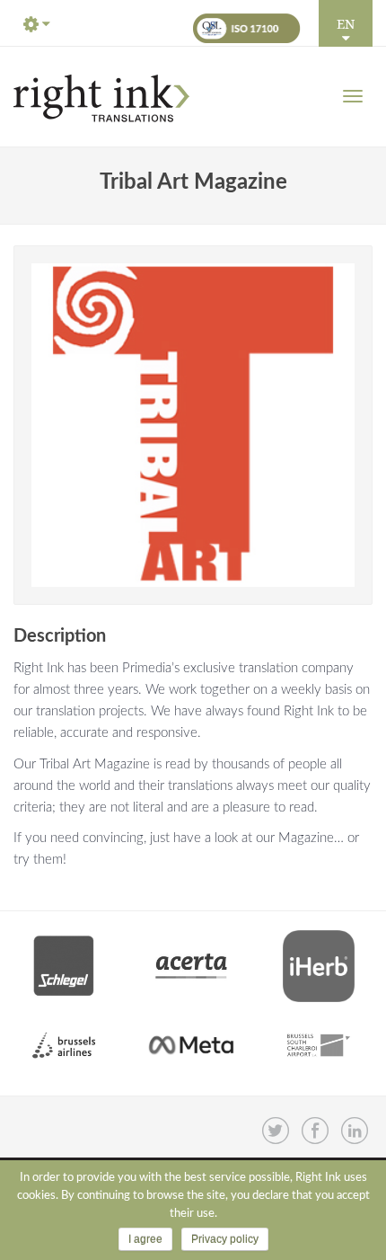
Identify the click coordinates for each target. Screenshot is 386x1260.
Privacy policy (225, 1239)
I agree (145, 1239)
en (346, 23)
